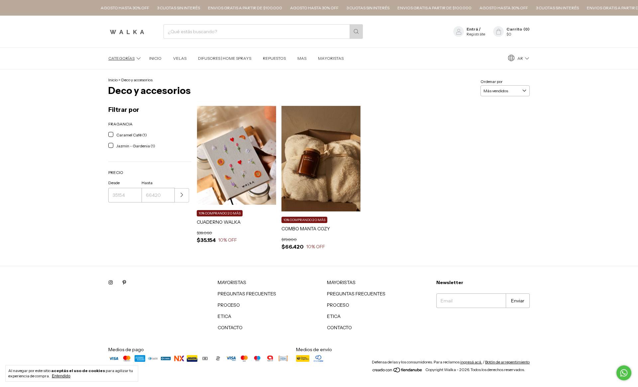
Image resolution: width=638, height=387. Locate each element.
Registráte (476, 34)
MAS (301, 58)
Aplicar (182, 195)
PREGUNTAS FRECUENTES (247, 294)
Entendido (61, 376)
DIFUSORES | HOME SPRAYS (224, 58)
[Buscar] (356, 31)
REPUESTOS (274, 58)
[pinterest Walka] (124, 282)
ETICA (224, 316)
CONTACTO (230, 328)
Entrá (472, 29)
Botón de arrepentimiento (507, 361)
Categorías (121, 58)
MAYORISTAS (331, 58)
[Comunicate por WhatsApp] (623, 372)
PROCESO (229, 305)
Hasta (147, 182)
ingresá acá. (471, 361)
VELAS (179, 58)
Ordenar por (491, 81)
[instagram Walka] (110, 282)
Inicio (155, 58)
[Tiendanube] (397, 371)
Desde (114, 182)
